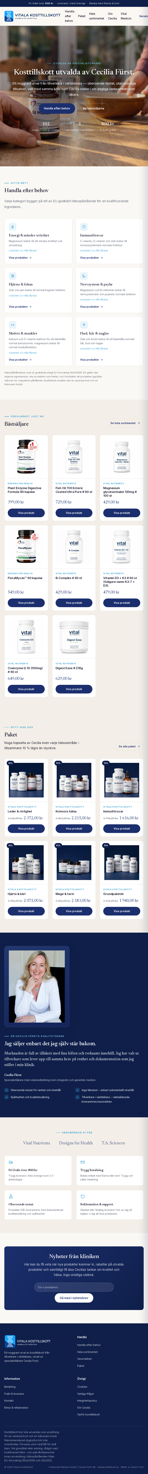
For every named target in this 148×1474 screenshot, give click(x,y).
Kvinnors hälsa (66, 811)
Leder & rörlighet (20, 811)
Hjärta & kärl (16, 894)
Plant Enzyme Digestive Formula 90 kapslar (24, 490)
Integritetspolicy (87, 1400)
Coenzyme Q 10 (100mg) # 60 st (25, 670)
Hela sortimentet (96, 16)
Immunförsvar (113, 811)
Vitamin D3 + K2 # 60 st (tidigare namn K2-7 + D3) (120, 581)
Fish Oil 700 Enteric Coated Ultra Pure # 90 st (74, 490)
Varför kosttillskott (88, 1414)
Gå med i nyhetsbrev (74, 1298)
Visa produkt (26, 512)
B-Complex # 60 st (69, 578)
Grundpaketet (113, 894)
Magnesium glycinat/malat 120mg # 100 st (120, 491)
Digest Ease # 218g (69, 668)
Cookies (82, 1386)
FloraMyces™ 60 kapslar (25, 578)
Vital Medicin (126, 16)
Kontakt (9, 1400)
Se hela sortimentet (123, 423)
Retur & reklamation (16, 1407)
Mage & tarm (65, 894)
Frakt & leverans (14, 1393)
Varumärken (84, 1358)
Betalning (10, 1386)
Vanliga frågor (85, 1393)
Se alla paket (127, 746)
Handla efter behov (69, 16)
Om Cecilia (112, 16)
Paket (81, 16)
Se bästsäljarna (93, 108)
